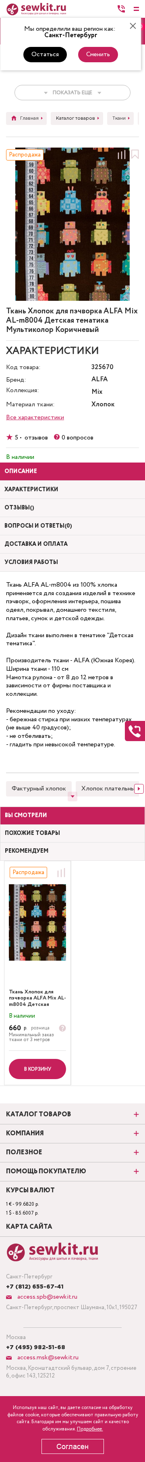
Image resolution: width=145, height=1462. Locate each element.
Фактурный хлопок (39, 788)
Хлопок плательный (109, 788)
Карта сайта (29, 1227)
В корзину (37, 1069)
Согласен (72, 1447)
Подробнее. (90, 1429)
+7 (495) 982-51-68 (35, 1347)
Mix (96, 392)
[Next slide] (139, 789)
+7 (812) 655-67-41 (35, 1287)
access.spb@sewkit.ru (46, 1297)
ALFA (99, 379)
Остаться (45, 54)
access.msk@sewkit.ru (47, 1357)
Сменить (98, 54)
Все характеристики (35, 417)
